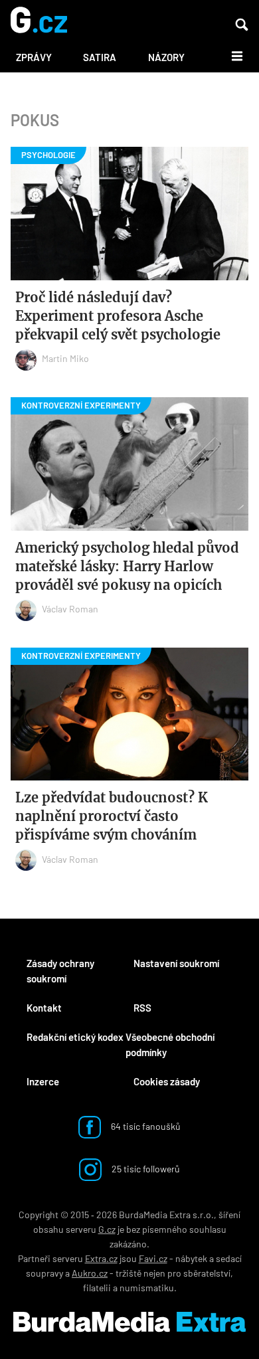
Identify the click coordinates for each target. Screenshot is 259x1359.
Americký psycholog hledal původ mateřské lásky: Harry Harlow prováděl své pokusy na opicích (127, 566)
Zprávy (34, 57)
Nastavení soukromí (176, 963)
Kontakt (44, 1008)
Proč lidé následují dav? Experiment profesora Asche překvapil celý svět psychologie (117, 316)
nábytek (191, 1258)
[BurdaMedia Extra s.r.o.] (129, 1322)
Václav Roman (70, 608)
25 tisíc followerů (145, 1168)
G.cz (107, 1229)
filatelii (97, 1287)
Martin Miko (65, 358)
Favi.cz (153, 1258)
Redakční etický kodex (75, 1037)
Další (229, 55)
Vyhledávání (241, 24)
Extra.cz (101, 1258)
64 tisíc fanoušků (145, 1126)
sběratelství (206, 1273)
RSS (142, 1008)
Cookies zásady (166, 1081)
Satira (99, 57)
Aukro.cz (90, 1273)
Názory (166, 57)
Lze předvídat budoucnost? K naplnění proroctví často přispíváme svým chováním (111, 816)
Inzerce (43, 1081)
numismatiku (147, 1287)
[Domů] (39, 21)
